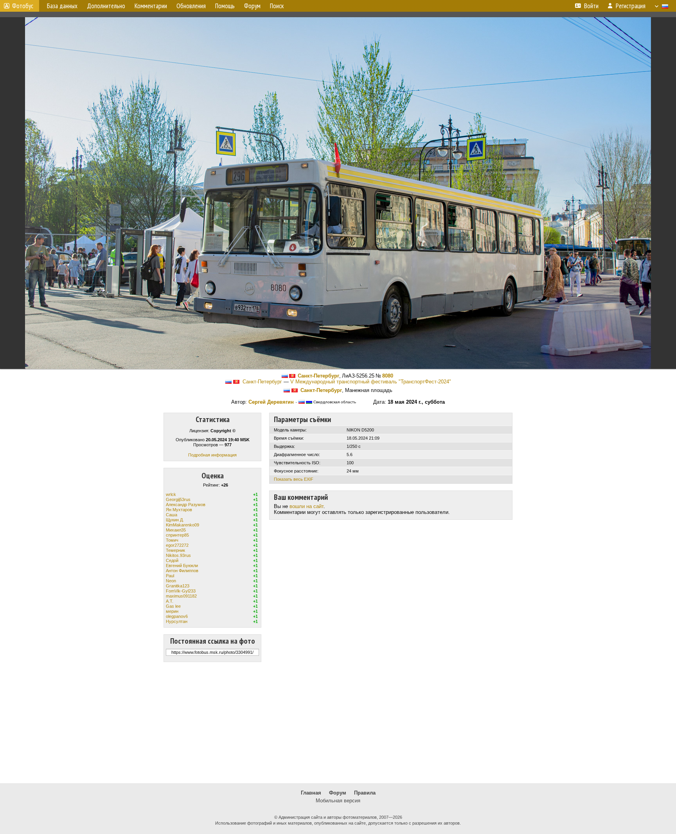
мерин (172, 611)
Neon (171, 580)
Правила (365, 793)
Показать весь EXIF (293, 479)
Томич (172, 540)
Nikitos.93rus (178, 555)
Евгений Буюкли (182, 565)
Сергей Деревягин (271, 402)
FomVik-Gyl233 (181, 591)
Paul (170, 575)
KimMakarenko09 (182, 525)
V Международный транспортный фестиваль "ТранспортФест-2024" (370, 382)
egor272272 (177, 545)
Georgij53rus (178, 499)
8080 (387, 376)
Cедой (172, 560)
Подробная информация (212, 455)
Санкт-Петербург (318, 376)
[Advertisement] (338, 722)
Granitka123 (177, 585)
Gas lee (173, 606)
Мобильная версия (338, 801)
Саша (171, 514)
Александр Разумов (185, 504)
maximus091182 (181, 596)
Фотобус (22, 6)
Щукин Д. (175, 519)
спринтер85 (177, 535)
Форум (337, 793)
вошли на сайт (306, 506)
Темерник (175, 550)
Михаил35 (176, 530)
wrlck (171, 494)
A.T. (169, 601)
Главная (311, 793)
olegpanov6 (177, 616)
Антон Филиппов (182, 570)
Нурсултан (176, 621)
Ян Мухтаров (179, 509)
